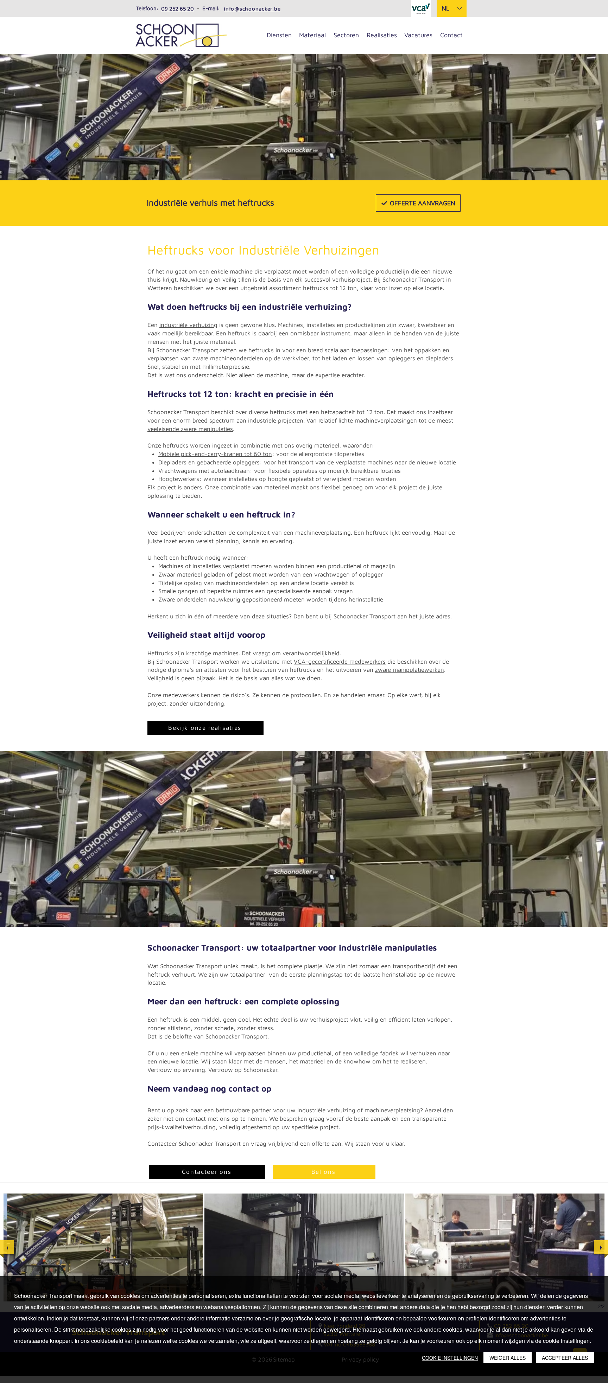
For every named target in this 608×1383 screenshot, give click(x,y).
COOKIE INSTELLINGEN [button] (450, 1357)
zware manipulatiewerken (409, 669)
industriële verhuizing (188, 324)
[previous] (7, 1247)
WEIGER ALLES (507, 1357)
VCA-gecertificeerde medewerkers (340, 661)
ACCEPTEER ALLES (565, 1357)
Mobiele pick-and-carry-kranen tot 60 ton (215, 453)
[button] (103, 1247)
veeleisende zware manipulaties (190, 428)
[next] (601, 1247)
